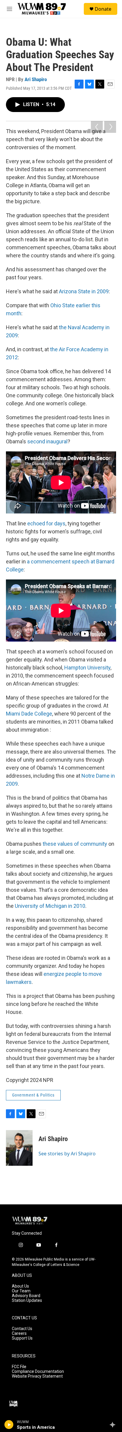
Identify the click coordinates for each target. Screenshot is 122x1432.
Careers (19, 1333)
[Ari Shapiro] (19, 1148)
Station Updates (27, 1300)
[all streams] (114, 1424)
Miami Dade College (29, 714)
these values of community (75, 844)
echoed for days (46, 523)
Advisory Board (26, 1296)
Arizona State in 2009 (84, 291)
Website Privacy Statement (37, 1376)
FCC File (19, 1367)
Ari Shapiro (36, 79)
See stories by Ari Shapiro (67, 1153)
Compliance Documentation (38, 1371)
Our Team (21, 1291)
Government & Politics (33, 1095)
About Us (20, 1286)
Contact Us (22, 1329)
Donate (103, 9)
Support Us (22, 1338)
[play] (9, 1425)
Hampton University (87, 667)
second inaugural (47, 441)
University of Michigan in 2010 (50, 906)
